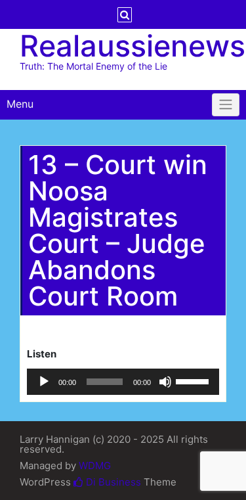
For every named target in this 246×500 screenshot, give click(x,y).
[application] (123, 382)
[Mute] (165, 381)
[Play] (44, 381)
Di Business (112, 482)
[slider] (194, 380)
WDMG (95, 465)
